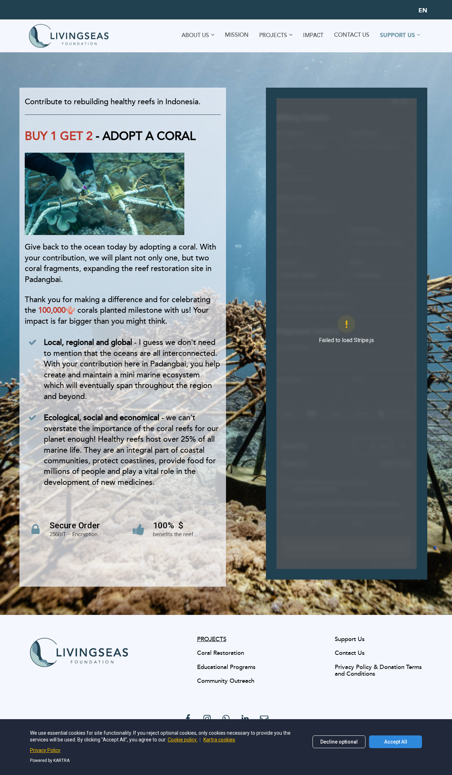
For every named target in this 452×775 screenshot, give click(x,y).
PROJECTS (273, 35)
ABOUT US (195, 35)
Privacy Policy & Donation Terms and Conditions (378, 671)
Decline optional (339, 742)
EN (422, 10)
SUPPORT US (397, 35)
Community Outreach (225, 681)
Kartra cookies (219, 739)
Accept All (395, 742)
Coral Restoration (220, 653)
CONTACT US (351, 35)
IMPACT (313, 35)
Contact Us (350, 653)
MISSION (237, 35)
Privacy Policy (45, 750)
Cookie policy (183, 739)
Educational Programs (226, 667)
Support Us (350, 639)
